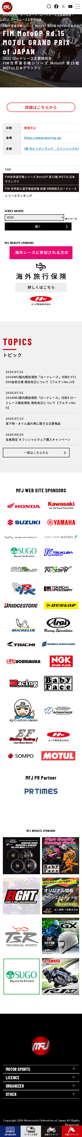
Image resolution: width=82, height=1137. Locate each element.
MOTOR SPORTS (18, 1069)
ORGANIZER (15, 1086)
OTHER (11, 1094)
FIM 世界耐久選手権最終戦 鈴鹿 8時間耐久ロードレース (41, 188)
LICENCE (12, 1077)
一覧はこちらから (36, 452)
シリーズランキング (18, 196)
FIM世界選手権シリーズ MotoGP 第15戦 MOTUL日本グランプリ (40, 179)
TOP (8, 169)
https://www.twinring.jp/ (43, 138)
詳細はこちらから (41, 107)
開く (38, 226)
